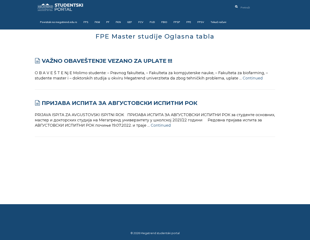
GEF (129, 22)
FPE (188, 22)
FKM (97, 22)
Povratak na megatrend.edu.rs (58, 22)
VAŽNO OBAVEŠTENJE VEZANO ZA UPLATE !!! (107, 61)
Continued (253, 78)
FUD (152, 22)
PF (107, 22)
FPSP (177, 22)
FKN (118, 22)
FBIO (164, 22)
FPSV (200, 22)
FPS (86, 22)
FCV (140, 22)
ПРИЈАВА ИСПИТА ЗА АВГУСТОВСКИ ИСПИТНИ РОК (119, 103)
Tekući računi (218, 22)
